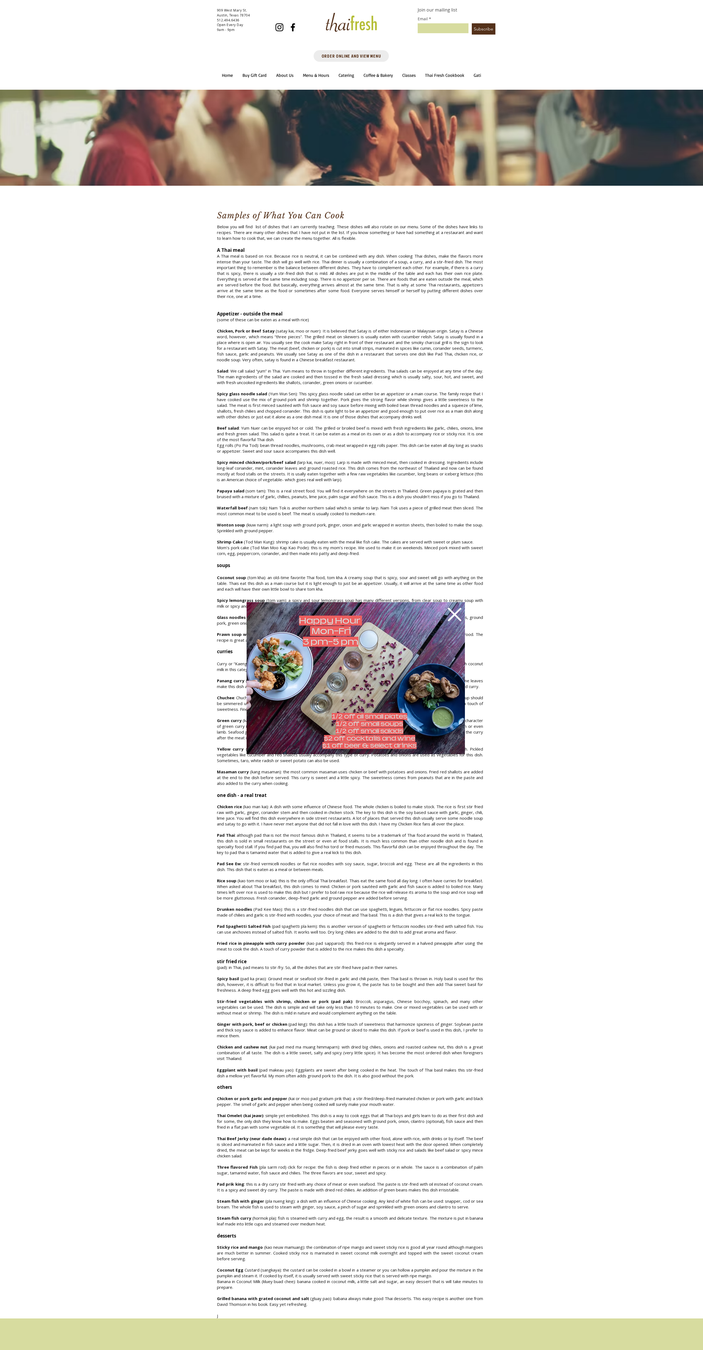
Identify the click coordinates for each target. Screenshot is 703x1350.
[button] (454, 614)
